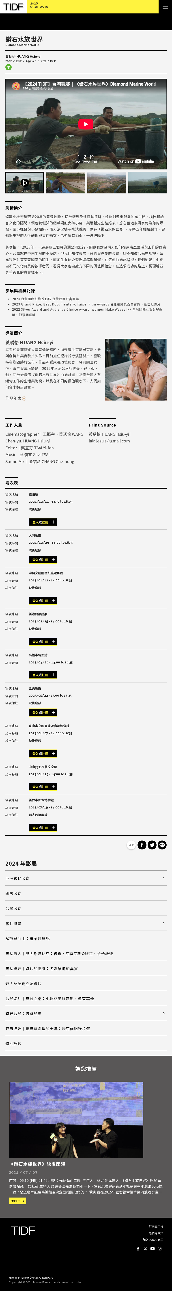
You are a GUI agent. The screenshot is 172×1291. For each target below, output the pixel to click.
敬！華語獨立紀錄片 (23, 983)
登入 (35, 522)
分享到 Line (162, 844)
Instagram (159, 1248)
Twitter (145, 1248)
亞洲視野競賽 (17, 878)
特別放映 (13, 1043)
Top (159, 1266)
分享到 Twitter (152, 844)
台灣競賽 (13, 908)
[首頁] (13, 7)
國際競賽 (13, 893)
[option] (86, 124)
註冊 (45, 522)
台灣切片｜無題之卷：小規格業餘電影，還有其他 (49, 998)
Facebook (138, 1248)
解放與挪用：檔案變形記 (27, 938)
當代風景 (13, 923)
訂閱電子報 (156, 1226)
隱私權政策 (156, 1233)
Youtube (152, 1248)
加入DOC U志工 (153, 1239)
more (15, 1201)
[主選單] (165, 6)
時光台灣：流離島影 (23, 1013)
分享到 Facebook (142, 844)
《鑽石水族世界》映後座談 (37, 1164)
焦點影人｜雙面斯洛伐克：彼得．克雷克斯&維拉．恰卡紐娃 (59, 953)
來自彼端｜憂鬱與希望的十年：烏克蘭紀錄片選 (47, 1028)
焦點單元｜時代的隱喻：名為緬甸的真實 (41, 968)
